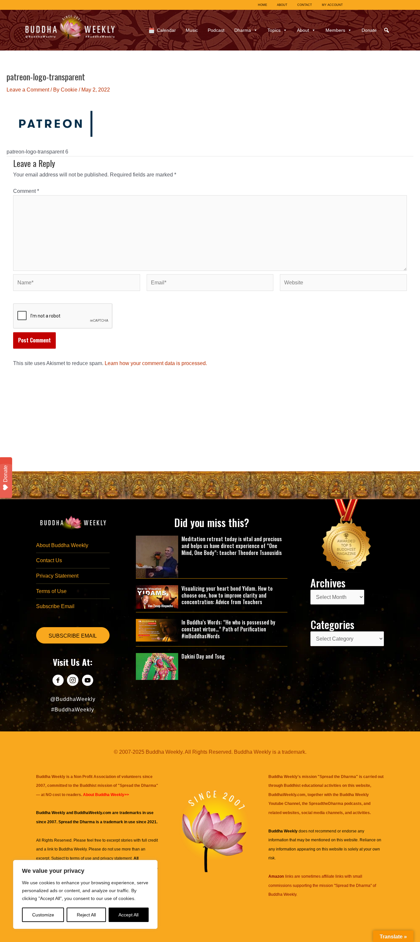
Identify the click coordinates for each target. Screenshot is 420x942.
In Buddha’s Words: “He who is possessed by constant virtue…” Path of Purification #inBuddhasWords (228, 629)
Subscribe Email (55, 606)
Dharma (242, 30)
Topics (274, 30)
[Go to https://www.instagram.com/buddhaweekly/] (72, 681)
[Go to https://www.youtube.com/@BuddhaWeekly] (87, 681)
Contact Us (49, 560)
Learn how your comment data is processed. (156, 363)
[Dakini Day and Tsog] (157, 666)
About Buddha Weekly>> (106, 794)
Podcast (216, 30)
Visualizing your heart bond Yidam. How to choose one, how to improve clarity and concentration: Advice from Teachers (227, 595)
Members (335, 30)
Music (192, 30)
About (303, 30)
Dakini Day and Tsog (203, 656)
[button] (386, 30)
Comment (26, 191)
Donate (369, 30)
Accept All (128, 914)
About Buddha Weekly (62, 545)
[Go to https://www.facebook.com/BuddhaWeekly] (58, 681)
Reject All (86, 914)
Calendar (166, 30)
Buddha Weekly (73, 849)
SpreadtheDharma (326, 803)
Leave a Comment (28, 89)
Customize (43, 914)
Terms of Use (51, 591)
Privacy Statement (57, 576)
